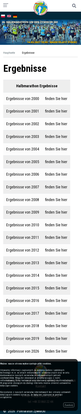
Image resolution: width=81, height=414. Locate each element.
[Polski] (3, 16)
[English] (9, 16)
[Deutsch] (15, 16)
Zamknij (69, 405)
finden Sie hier (56, 98)
